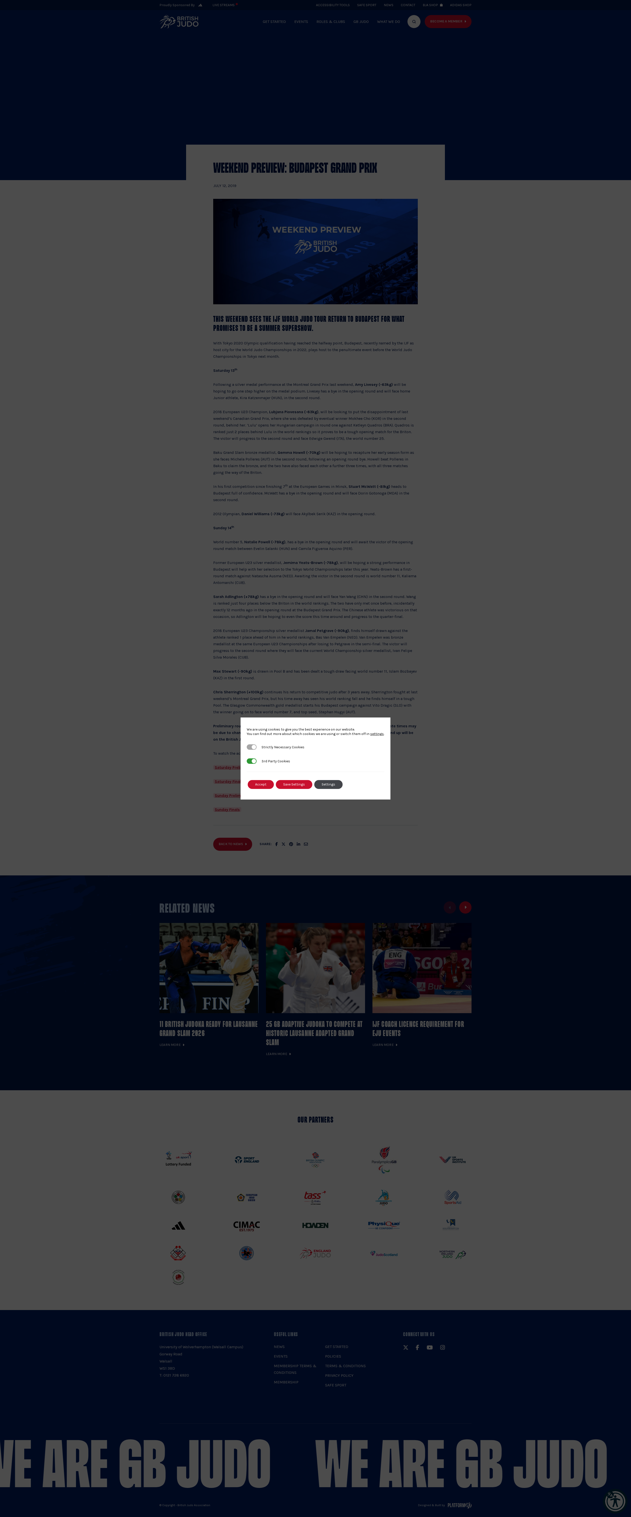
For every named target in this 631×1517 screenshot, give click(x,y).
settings (377, 734)
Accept (260, 784)
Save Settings (294, 784)
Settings (328, 784)
